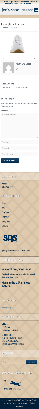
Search (32, 362)
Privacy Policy (6, 307)
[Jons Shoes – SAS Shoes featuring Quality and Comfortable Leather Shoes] (17, 9)
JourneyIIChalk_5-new (12, 24)
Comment (4, 110)
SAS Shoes (5, 27)
